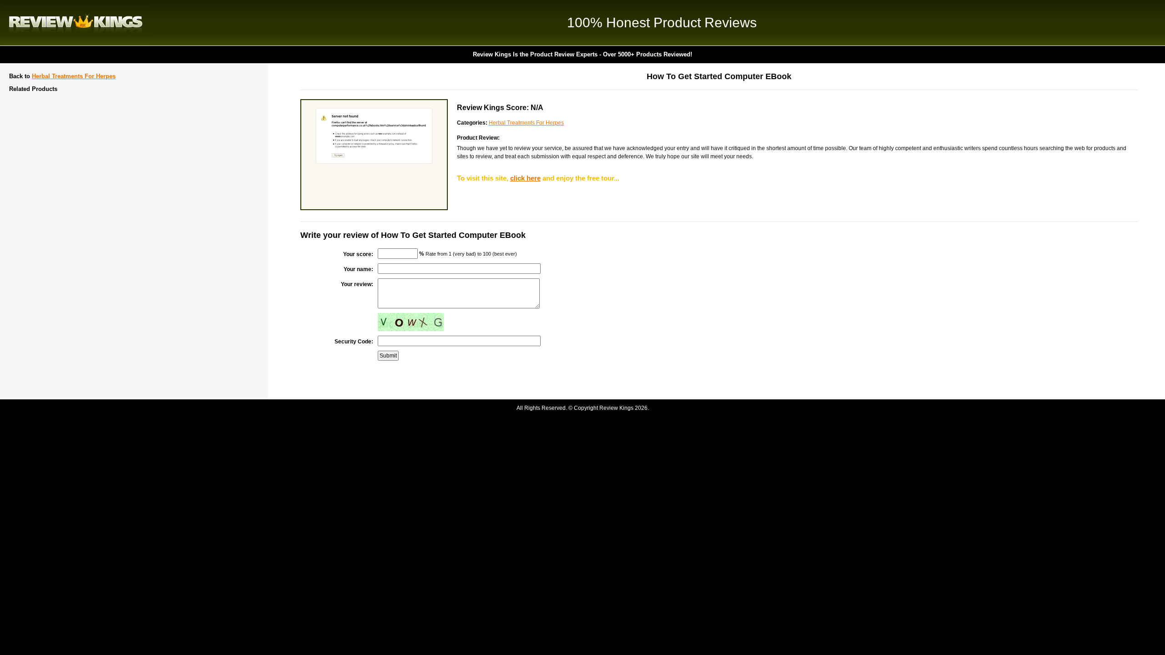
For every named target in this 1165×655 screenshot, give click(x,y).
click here (525, 178)
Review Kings (76, 22)
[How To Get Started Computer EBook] (374, 208)
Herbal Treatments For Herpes (74, 76)
